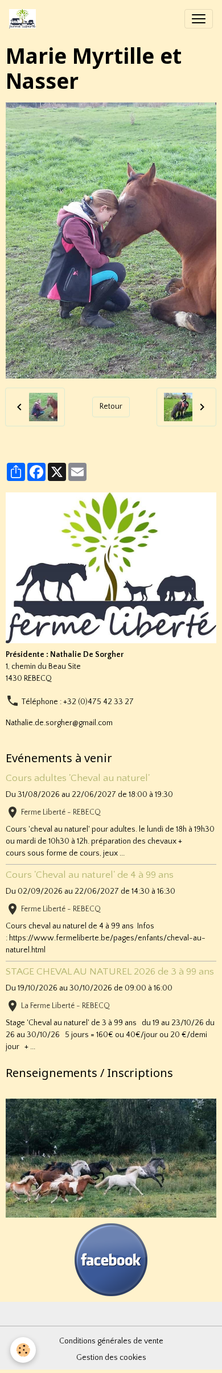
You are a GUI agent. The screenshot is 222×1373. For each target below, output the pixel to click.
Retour (111, 406)
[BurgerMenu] (198, 18)
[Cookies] (23, 1350)
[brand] (24, 18)
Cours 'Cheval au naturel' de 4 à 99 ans (90, 875)
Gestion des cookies (111, 1357)
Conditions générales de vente (111, 1341)
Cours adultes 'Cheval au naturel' (78, 778)
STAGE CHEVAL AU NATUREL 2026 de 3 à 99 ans (110, 971)
